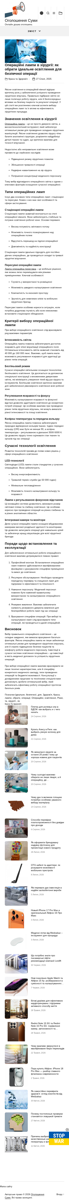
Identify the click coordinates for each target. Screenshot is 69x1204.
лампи (8, 698)
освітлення (50, 698)
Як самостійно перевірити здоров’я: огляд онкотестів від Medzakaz (46, 1094)
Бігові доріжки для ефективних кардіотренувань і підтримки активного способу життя (47, 1003)
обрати (16, 698)
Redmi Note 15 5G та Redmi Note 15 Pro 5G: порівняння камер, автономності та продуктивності (45, 1027)
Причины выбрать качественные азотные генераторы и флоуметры (44, 1139)
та (6, 701)
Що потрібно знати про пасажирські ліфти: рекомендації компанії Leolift (46, 958)
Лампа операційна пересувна (20, 269)
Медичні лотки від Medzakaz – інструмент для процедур (47, 934)
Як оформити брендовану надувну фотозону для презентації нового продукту (46, 845)
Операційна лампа (15, 124)
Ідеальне (20, 694)
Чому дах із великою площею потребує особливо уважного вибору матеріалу (46, 800)
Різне (60, 698)
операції (26, 698)
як (18, 701)
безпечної (31, 694)
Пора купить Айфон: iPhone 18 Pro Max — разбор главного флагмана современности (47, 1071)
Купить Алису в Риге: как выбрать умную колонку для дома (45, 732)
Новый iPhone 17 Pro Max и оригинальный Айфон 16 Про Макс (46, 913)
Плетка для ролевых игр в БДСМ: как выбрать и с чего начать (45, 709)
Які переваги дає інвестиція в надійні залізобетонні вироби (46, 889)
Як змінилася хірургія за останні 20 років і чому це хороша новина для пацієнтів (46, 755)
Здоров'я (47, 694)
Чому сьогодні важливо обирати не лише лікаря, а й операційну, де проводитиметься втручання (46, 778)
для (40, 694)
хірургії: (12, 701)
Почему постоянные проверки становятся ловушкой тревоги (47, 1115)
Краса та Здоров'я (18, 79)
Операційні (37, 698)
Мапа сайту (6, 1186)
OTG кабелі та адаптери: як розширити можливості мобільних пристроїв (45, 868)
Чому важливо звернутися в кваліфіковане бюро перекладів (47, 1047)
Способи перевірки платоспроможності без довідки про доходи (47, 822)
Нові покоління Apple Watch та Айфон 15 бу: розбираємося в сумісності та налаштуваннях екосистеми (47, 982)
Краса (56, 694)
